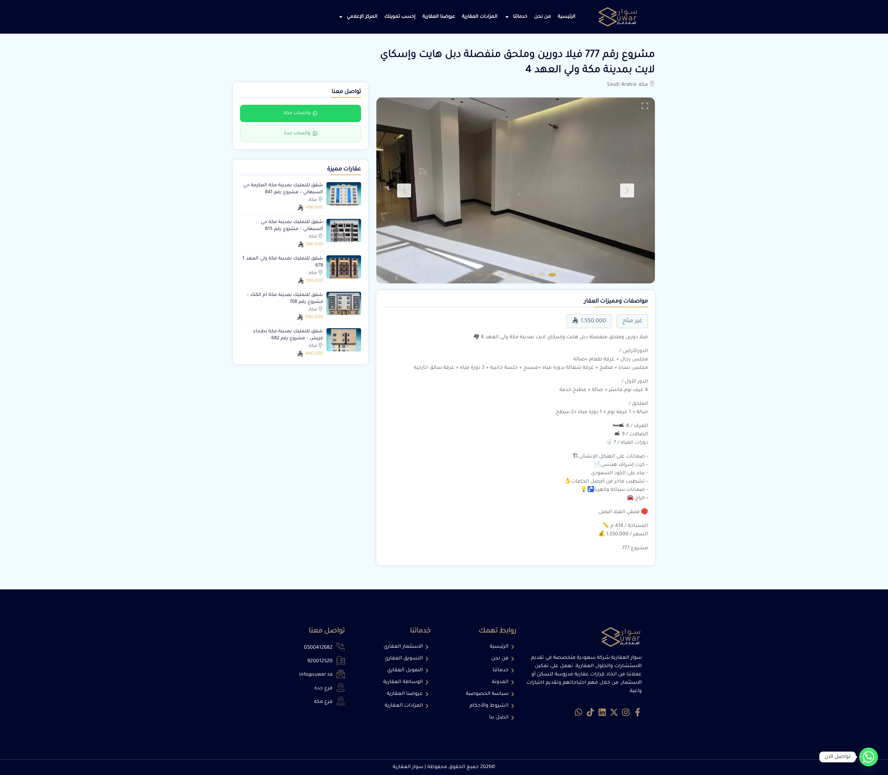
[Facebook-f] (637, 712)
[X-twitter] (614, 712)
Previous (627, 190)
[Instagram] (626, 712)
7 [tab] (489, 274)
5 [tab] (510, 274)
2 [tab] (541, 274)
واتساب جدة (297, 133)
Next (404, 190)
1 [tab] (552, 274)
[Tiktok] (590, 712)
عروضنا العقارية (438, 16)
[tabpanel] (515, 190)
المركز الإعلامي (362, 16)
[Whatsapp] (578, 712)
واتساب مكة (297, 113)
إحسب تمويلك (400, 16)
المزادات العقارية (479, 16)
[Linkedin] (602, 712)
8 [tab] (479, 274)
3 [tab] (531, 274)
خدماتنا (520, 16)
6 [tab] (500, 274)
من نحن (542, 16)
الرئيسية (566, 16)
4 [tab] (521, 274)
